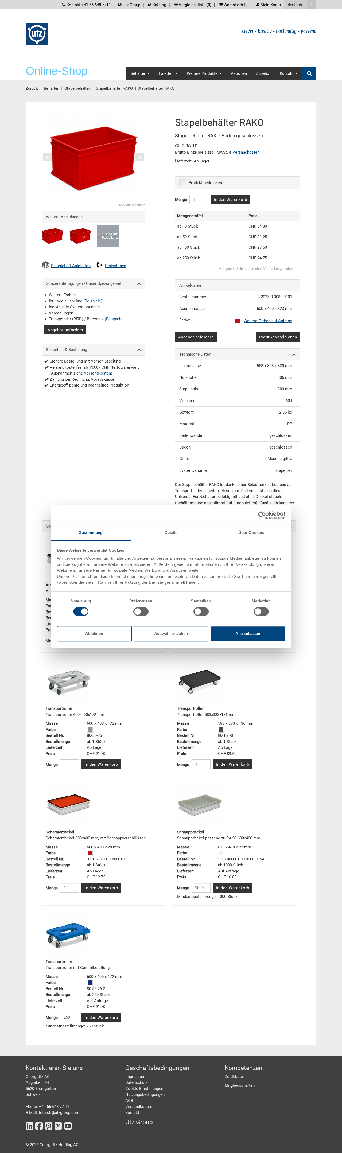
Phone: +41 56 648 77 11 (47, 1106)
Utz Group (131, 4)
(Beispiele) (92, 301)
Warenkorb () (236, 4)
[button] (300, 4)
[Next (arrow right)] (136, 157)
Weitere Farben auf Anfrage (268, 320)
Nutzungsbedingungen (145, 1094)
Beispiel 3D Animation (71, 265)
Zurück (32, 88)
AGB (129, 1100)
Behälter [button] (138, 73)
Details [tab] (171, 532)
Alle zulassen (247, 633)
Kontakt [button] (287, 73)
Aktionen (239, 73)
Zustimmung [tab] (91, 532)
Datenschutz (136, 1082)
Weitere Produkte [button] (202, 73)
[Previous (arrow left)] (51, 157)
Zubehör (263, 73)
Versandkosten (97, 373)
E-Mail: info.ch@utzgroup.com (52, 1112)
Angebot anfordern (65, 330)
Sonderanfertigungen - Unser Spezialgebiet (83, 283)
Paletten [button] (166, 73)
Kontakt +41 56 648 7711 (88, 4)
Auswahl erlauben (171, 633)
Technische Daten (195, 354)
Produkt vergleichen (278, 337)
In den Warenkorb (230, 199)
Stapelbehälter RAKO (114, 88)
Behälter (51, 88)
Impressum (135, 1076)
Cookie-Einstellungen (144, 1088)
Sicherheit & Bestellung (66, 349)
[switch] (141, 611)
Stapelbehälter (77, 88)
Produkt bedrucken (205, 182)
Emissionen (115, 265)
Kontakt (132, 1112)
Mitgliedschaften (240, 1085)
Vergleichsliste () (194, 4)
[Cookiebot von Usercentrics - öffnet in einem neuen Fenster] (262, 515)
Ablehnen (94, 633)
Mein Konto (270, 4)
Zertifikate (234, 1076)
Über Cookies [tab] (251, 532)
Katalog (158, 4)
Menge (181, 199)
